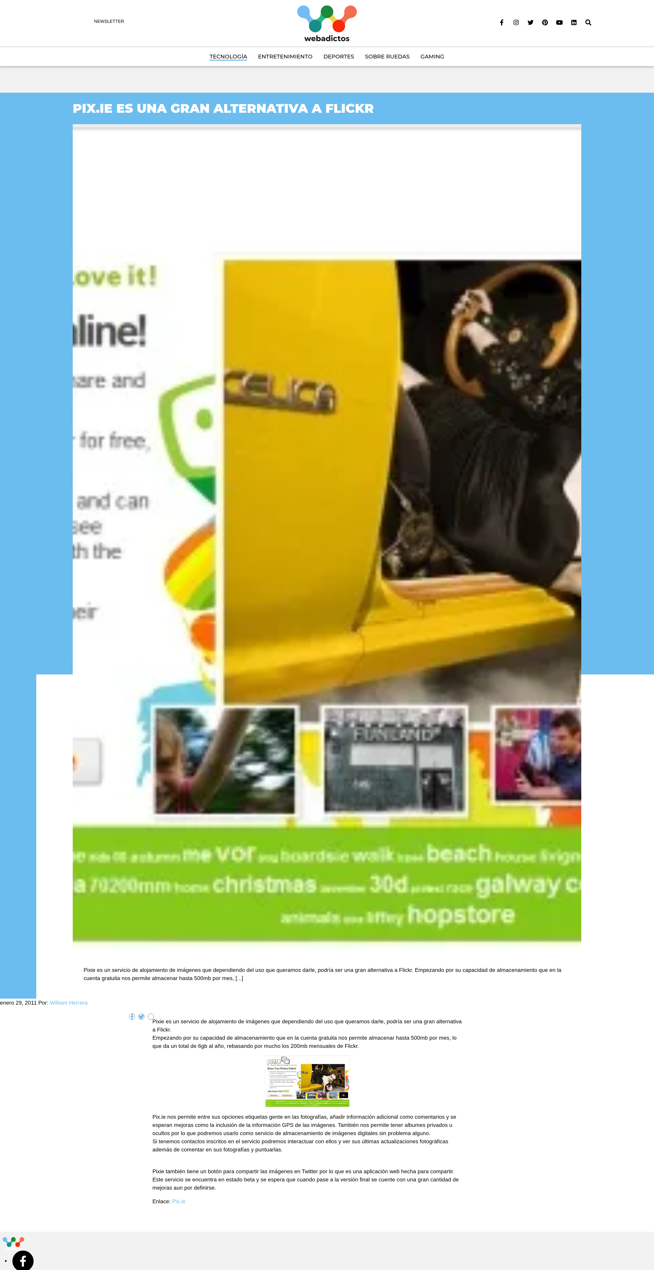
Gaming (432, 56)
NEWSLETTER (109, 21)
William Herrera (69, 1003)
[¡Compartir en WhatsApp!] (151, 1017)
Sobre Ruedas (387, 56)
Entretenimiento (285, 56)
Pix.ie (178, 1201)
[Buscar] (588, 22)
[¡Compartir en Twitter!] (141, 1017)
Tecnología (228, 56)
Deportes (338, 56)
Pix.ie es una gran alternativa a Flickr (223, 108)
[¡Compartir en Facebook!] (132, 1017)
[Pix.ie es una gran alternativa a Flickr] (327, 536)
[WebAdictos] (327, 23)
